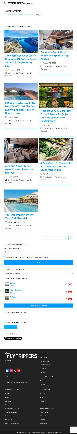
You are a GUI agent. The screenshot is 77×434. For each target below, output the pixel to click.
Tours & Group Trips (10, 405)
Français (42, 381)
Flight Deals (43, 357)
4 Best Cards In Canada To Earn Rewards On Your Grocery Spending (56, 166)
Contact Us (43, 423)
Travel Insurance (10, 416)
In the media (44, 405)
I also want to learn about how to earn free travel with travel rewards (27, 257)
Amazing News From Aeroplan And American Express (19, 169)
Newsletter (43, 401)
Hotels (7, 397)
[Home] (4, 15)
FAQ (41, 397)
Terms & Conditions (35, 432)
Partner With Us (45, 416)
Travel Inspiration (45, 365)
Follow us (12, 327)
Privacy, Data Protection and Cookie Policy (51, 432)
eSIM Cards (8, 419)
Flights (7, 394)
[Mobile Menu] (72, 3)
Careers (42, 419)
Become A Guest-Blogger (47, 408)
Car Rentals (8, 401)
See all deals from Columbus (38, 305)
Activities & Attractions (12, 408)
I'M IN (38, 262)
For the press (44, 412)
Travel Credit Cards (11, 412)
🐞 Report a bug (10, 377)
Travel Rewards (44, 361)
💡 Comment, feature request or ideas (16, 382)
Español (42, 384)
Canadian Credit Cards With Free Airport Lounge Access (55, 55)
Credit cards (13, 73)
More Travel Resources (12, 423)
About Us (42, 394)
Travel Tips (43, 368)
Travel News (43, 372)
